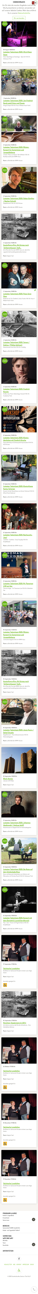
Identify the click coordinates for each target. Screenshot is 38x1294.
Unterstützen (8, 1251)
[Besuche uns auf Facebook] (19, 1259)
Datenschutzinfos (24, 13)
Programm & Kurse (10, 1213)
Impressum (26, 1264)
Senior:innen (6, 1220)
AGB (14, 1264)
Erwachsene (6, 1218)
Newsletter (8, 1264)
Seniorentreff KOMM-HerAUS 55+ (11, 1228)
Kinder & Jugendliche (8, 1215)
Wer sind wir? (8, 1238)
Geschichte (5, 1245)
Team (4, 1243)
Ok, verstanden (19, 18)
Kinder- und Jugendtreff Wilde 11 (11, 1230)
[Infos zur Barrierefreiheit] (19, 1270)
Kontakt (18, 1264)
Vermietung (7, 1236)
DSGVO (32, 1264)
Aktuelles (5, 1240)
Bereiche (6, 1226)
